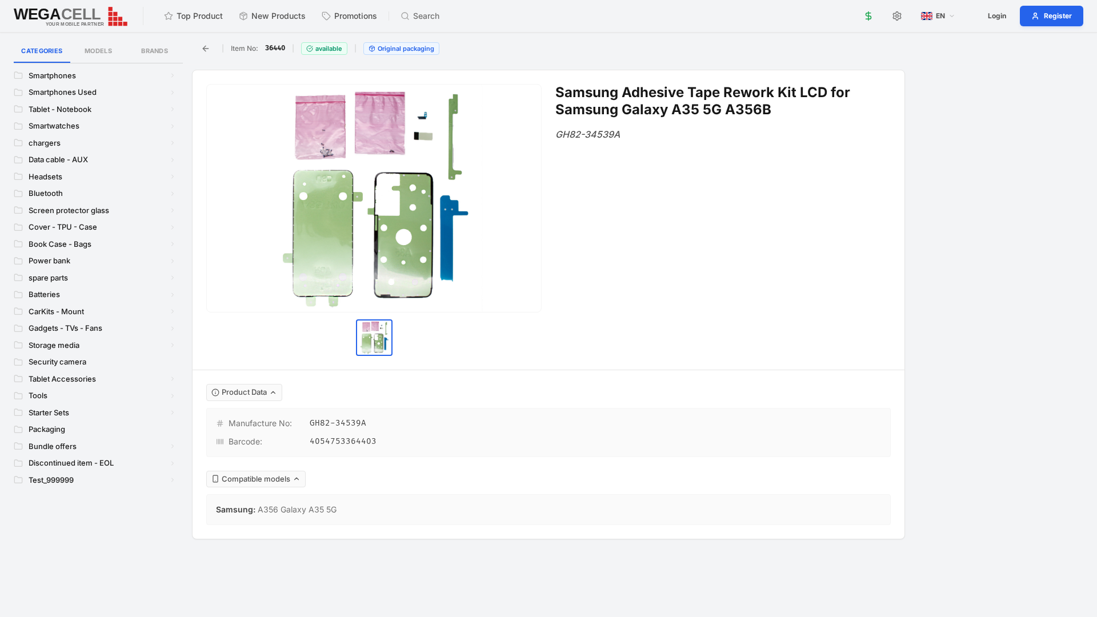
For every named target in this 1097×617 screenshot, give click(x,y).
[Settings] (897, 16)
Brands (154, 51)
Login (997, 15)
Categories (41, 51)
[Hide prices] (868, 16)
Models (98, 51)
